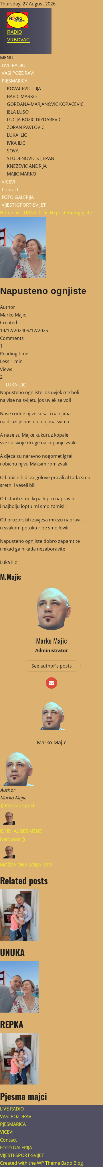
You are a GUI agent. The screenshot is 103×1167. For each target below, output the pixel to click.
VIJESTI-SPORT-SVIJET (24, 205)
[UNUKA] (51, 915)
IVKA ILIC (16, 143)
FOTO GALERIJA (18, 197)
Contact (10, 189)
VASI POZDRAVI (18, 73)
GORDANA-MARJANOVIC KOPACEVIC (45, 104)
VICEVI (8, 182)
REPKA (11, 1024)
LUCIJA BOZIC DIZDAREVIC (34, 119)
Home (6, 212)
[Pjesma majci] (51, 1059)
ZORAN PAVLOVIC (25, 127)
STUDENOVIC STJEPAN (30, 158)
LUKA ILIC (17, 135)
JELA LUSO (18, 112)
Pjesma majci (23, 1096)
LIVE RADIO (13, 65)
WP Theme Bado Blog (60, 1163)
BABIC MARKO (22, 96)
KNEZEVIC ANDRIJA (27, 166)
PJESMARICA (14, 81)
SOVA (13, 151)
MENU (6, 58)
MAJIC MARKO (21, 174)
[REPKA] (51, 987)
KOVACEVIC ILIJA (24, 88)
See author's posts (51, 666)
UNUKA (12, 952)
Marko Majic (13, 315)
